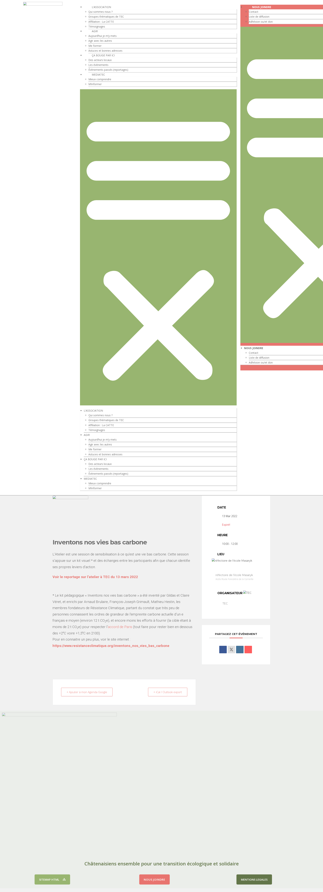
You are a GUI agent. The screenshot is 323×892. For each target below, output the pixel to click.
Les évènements (98, 65)
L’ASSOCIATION (101, 7)
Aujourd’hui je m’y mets (102, 36)
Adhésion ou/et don (261, 21)
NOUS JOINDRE (261, 7)
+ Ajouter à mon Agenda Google (87, 692)
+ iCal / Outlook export (167, 692)
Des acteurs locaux (100, 60)
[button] (158, 247)
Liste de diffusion (259, 16)
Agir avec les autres (100, 40)
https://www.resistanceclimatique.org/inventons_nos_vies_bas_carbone (111, 646)
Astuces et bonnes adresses (105, 50)
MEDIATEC (98, 74)
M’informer (95, 84)
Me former (94, 46)
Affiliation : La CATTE (101, 21)
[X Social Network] (231, 649)
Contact (253, 11)
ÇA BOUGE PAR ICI (103, 55)
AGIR (95, 31)
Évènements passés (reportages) (108, 69)
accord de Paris (120, 627)
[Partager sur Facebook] (223, 649)
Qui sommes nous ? (100, 11)
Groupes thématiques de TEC (106, 16)
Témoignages (96, 26)
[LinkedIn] (240, 649)
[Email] (248, 649)
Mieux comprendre (99, 79)
